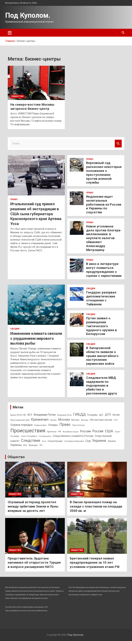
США (109, 431)
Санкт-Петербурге (29, 436)
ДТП (108, 414)
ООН (116, 420)
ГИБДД (79, 414)
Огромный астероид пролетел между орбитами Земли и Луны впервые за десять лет (33, 506)
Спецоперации (55, 441)
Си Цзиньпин (45, 436)
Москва (64, 419)
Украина (99, 441)
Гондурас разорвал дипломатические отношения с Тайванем (101, 298)
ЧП (40, 445)
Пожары (53, 424)
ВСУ (30, 414)
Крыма (53, 420)
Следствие (30, 440)
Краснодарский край (19, 420)
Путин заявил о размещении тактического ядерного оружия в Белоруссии (101, 326)
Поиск (118, 143)
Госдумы (92, 414)
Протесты (52, 431)
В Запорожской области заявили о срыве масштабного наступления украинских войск (102, 356)
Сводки (14, 329)
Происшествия (27, 431)
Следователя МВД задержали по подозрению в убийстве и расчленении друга (101, 385)
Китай (116, 414)
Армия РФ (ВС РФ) (18, 415)
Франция (33, 445)
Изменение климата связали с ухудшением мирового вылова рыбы (36, 338)
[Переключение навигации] (9, 33)
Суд (88, 440)
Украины (16, 445)
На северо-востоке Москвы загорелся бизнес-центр (32, 107)
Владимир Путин (45, 414)
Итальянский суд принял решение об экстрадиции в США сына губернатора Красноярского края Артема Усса (35, 214)
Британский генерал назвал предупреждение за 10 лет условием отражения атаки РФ (94, 562)
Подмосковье (40, 425)
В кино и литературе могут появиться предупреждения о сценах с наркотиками (104, 269)
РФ (59, 431)
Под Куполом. (27, 15)
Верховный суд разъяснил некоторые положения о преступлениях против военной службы (104, 172)
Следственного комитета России (73, 435)
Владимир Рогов (64, 415)
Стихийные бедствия (74, 441)
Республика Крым (70, 432)
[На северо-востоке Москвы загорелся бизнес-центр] (36, 83)
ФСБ (25, 445)
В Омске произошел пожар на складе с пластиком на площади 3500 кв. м (96, 506)
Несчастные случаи (101, 419)
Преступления (78, 425)
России (85, 431)
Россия (97, 431)
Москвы (84, 420)
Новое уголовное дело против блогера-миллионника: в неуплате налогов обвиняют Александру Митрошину (103, 238)
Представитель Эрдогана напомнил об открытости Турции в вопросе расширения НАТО (34, 562)
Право (14, 199)
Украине (112, 441)
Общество (17, 96)
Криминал (40, 419)
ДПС (101, 415)
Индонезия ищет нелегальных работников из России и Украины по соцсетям (103, 204)
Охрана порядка (21, 424)
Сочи (44, 441)
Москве (75, 420)
